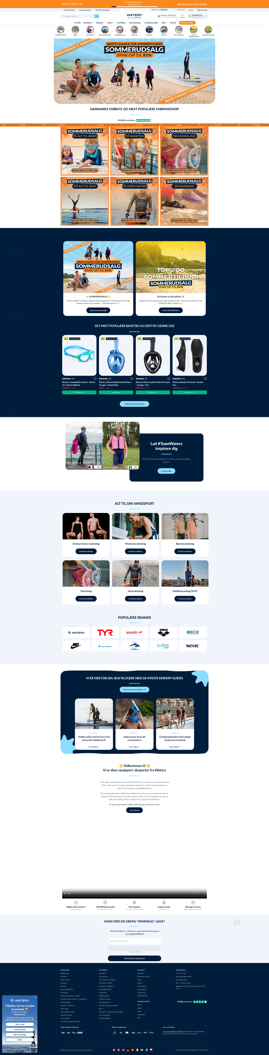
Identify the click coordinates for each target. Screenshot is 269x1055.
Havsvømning (135, 23)
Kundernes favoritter (143, 976)
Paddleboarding (142, 996)
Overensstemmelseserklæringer (70, 1021)
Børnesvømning (20, 1035)
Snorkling (121, 23)
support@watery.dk (185, 976)
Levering (63, 986)
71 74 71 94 (181, 10)
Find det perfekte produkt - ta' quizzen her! (74, 999)
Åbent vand (19, 1024)
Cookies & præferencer (68, 1005)
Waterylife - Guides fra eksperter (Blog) (111, 1012)
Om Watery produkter (106, 983)
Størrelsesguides (66, 1002)
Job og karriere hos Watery (107, 980)
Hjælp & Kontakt (202, 10)
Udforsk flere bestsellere (134, 404)
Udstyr (110, 23)
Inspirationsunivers (66, 1015)
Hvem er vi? (102, 973)
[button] (69, 443)
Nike (138, 1018)
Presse (101, 1009)
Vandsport (87, 23)
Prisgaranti (64, 983)
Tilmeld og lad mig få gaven (134, 958)
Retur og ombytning (67, 989)
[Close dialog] (35, 997)
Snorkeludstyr (141, 989)
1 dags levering (163, 907)
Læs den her (134, 810)
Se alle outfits (166, 471)
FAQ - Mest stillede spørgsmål (108, 1005)
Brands (173, 23)
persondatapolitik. (136, 951)
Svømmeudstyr (142, 986)
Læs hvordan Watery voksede (173, 1031)
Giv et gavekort (65, 1018)
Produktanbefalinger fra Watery (70, 996)
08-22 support (134, 907)
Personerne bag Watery (106, 986)
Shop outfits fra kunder (68, 1012)
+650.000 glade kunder (102, 10)
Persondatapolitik (104, 1015)
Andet (19, 1040)
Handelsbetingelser (105, 1018)
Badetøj (99, 23)
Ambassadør (103, 992)
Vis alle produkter (86, 551)
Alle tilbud (140, 973)
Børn (164, 23)
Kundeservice (65, 973)
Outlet (139, 980)
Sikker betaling (65, 980)
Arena (139, 1011)
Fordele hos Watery (105, 999)
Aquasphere (141, 1014)
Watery (139, 1005)
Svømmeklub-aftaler (105, 989)
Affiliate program (104, 996)
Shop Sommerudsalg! (98, 310)
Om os (191, 10)
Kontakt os (64, 976)
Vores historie (103, 976)
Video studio (64, 1009)
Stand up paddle (151, 23)
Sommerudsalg (186, 23)
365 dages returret (85, 10)
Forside (78, 23)
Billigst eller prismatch (76, 907)
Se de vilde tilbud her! (170, 310)
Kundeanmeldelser (104, 1002)
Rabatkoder (64, 992)
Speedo (139, 1008)
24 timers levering (69, 10)
